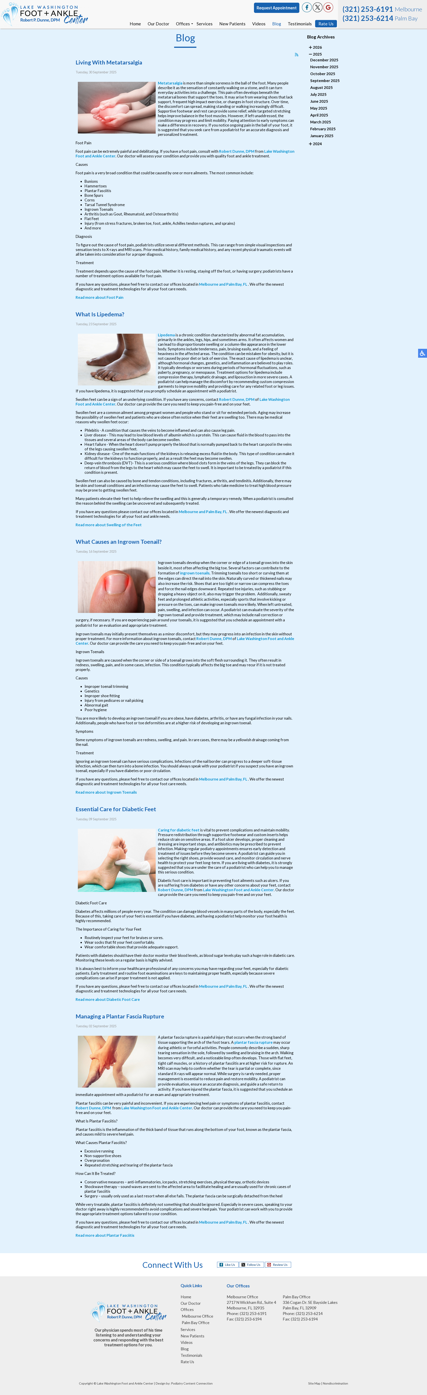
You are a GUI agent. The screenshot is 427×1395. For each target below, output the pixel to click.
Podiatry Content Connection (192, 1383)
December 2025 (324, 60)
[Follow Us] (317, 11)
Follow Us (253, 1265)
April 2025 (319, 115)
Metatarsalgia (170, 83)
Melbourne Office (197, 1316)
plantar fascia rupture (253, 1042)
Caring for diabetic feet (178, 830)
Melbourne (208, 284)
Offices (183, 23)
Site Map (314, 1383)
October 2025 (322, 73)
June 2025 (319, 101)
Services (205, 23)
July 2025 (318, 94)
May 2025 (318, 108)
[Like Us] (307, 11)
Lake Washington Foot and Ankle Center (238, 889)
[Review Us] (328, 11)
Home (135, 23)
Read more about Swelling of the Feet (109, 524)
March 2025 (320, 122)
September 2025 (325, 80)
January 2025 (321, 135)
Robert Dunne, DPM (236, 151)
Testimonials (300, 23)
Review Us (280, 1265)
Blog (276, 23)
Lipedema (166, 335)
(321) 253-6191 (367, 9)
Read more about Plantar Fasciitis (105, 1235)
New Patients (232, 23)
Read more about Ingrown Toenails (106, 792)
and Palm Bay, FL (233, 284)
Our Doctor (158, 23)
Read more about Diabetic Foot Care (108, 999)
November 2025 (324, 66)
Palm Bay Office (195, 1322)
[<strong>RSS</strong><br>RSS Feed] (296, 54)
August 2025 (321, 87)
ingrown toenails (194, 573)
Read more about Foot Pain (99, 297)
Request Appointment (277, 7)
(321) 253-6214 (367, 18)
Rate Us (326, 23)
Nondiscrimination (335, 1383)
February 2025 (323, 128)
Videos (259, 23)
